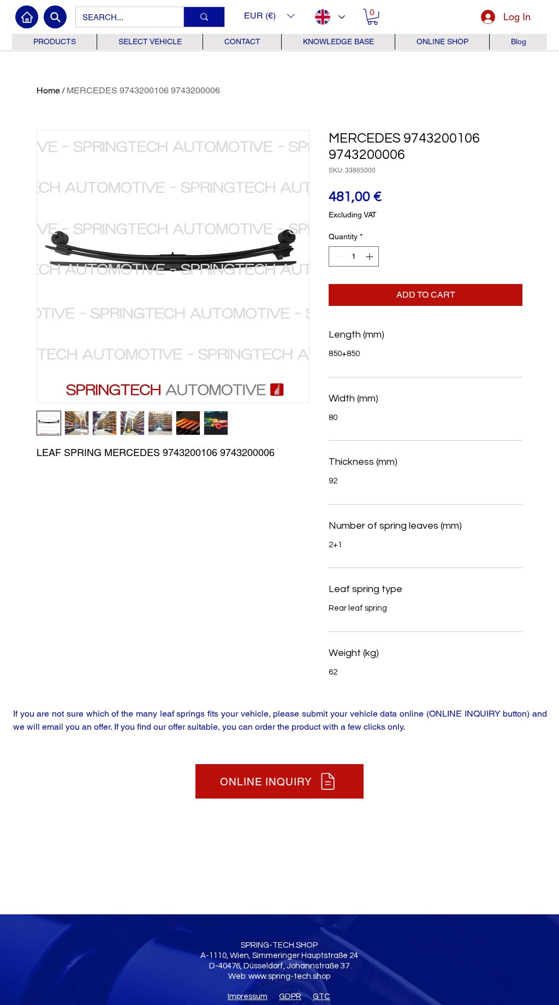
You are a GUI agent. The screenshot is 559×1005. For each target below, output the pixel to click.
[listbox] (269, 15)
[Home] (26, 16)
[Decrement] (337, 256)
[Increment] (370, 256)
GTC (321, 996)
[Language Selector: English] (329, 17)
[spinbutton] (354, 256)
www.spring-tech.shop (289, 976)
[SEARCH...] (203, 17)
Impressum (247, 996)
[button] (269, 15)
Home (48, 90)
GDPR (290, 996)
